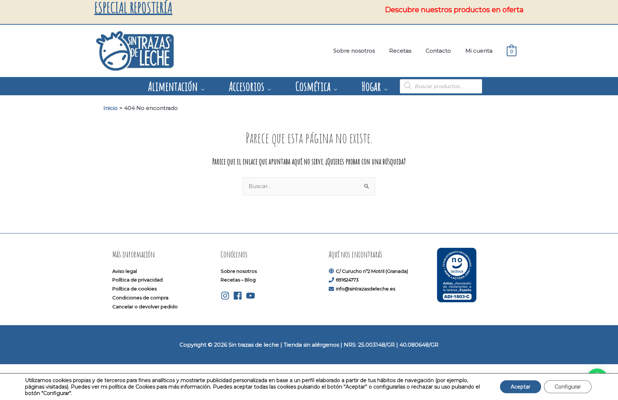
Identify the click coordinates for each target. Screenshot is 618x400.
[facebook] (239, 295)
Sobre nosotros (239, 271)
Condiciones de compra (140, 297)
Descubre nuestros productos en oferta (454, 9)
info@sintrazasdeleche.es (365, 288)
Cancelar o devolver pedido (145, 306)
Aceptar (520, 387)
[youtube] (252, 295)
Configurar (568, 387)
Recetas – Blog (238, 280)
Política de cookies (134, 288)
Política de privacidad (137, 280)
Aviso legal (124, 271)
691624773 (347, 280)
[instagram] (226, 295)
